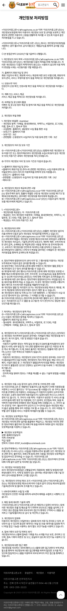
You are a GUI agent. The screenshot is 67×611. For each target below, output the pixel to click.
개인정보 (40, 573)
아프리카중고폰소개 (12, 573)
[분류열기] (63, 5)
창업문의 (29, 573)
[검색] (55, 5)
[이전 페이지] (4, 5)
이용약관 (51, 573)
